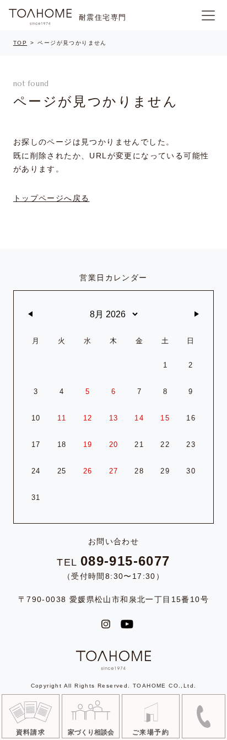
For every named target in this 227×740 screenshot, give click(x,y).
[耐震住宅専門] (40, 17)
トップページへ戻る (51, 198)
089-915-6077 (125, 561)
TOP (20, 43)
